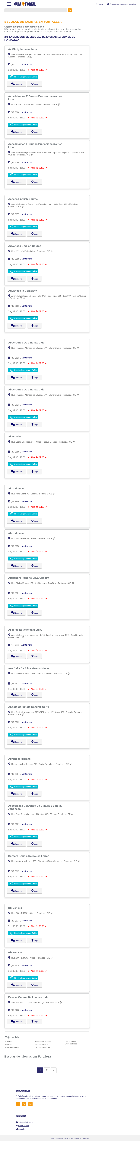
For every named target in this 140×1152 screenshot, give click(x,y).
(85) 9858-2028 (17, 452)
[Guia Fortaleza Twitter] (25, 1104)
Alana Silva (15, 436)
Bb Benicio (15, 907)
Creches (8, 1042)
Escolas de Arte (12, 1047)
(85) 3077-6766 (17, 214)
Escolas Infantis (41, 1044)
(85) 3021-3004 (17, 824)
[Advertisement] (117, 31)
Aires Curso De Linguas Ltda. (27, 342)
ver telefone (27, 64)
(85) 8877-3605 (17, 683)
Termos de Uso (68, 1138)
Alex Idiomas (16, 488)
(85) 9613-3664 (17, 358)
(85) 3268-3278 (17, 1010)
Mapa (35, 84)
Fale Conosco (23, 1126)
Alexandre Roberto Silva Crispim (29, 577)
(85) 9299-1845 (17, 259)
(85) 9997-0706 (17, 64)
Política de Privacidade (82, 1138)
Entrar (100, 4)
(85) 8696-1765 (17, 306)
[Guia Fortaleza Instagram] (31, 1104)
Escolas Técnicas (42, 1047)
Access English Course (23, 198)
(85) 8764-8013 (17, 774)
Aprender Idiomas (19, 758)
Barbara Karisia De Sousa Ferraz (29, 855)
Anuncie (21, 1129)
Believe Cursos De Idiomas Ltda (28, 997)
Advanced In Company (23, 290)
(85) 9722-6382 (17, 722)
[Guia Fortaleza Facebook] (19, 1104)
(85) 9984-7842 (17, 593)
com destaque (122, 4)
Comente (16, 84)
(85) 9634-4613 (17, 921)
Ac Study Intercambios (22, 49)
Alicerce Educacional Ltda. (25, 629)
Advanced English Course (25, 245)
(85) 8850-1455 (17, 501)
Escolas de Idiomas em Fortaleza (27, 1056)
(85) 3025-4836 (17, 871)
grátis (133, 4)
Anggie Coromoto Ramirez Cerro (29, 706)
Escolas (8, 1044)
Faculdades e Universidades (71, 1043)
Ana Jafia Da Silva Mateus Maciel (29, 668)
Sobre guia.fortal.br (25, 1122)
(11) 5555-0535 (17, 645)
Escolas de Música (43, 1042)
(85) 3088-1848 (17, 112)
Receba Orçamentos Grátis (25, 77)
